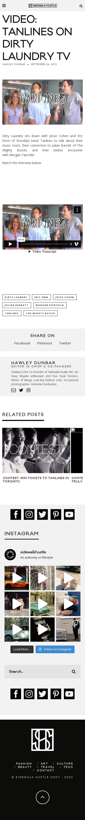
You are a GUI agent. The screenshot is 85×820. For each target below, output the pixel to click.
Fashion (24, 763)
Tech (68, 767)
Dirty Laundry (16, 297)
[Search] (81, 5)
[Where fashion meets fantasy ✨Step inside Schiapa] (42, 578)
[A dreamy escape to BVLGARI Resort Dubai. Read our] (68, 578)
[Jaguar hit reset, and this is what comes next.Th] (68, 629)
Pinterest (44, 343)
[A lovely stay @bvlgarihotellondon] (17, 578)
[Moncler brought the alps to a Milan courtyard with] (42, 604)
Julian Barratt (17, 305)
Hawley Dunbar (13, 64)
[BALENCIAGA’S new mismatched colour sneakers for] (42, 629)
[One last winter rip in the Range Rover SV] (17, 629)
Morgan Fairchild (50, 305)
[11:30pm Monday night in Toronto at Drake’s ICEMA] (17, 604)
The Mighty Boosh (40, 313)
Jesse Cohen (65, 297)
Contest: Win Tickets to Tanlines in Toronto (36, 480)
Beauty (25, 767)
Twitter (65, 343)
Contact (45, 770)
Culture (65, 763)
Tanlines (12, 313)
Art (44, 763)
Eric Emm (41, 297)
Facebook (22, 343)
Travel (48, 767)
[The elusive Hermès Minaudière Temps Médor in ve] (68, 604)
